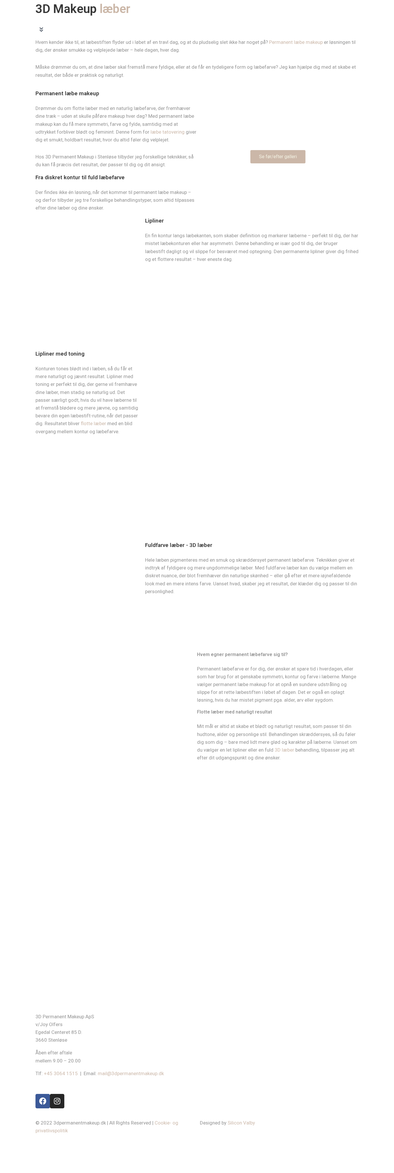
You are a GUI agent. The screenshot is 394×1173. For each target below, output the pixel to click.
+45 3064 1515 (61, 1073)
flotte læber (93, 423)
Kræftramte (200, 20)
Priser (242, 20)
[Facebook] (338, 20)
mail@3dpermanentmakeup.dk (131, 1073)
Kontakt (317, 20)
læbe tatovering (168, 132)
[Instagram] (349, 20)
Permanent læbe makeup (296, 42)
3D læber (284, 750)
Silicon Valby (241, 1123)
